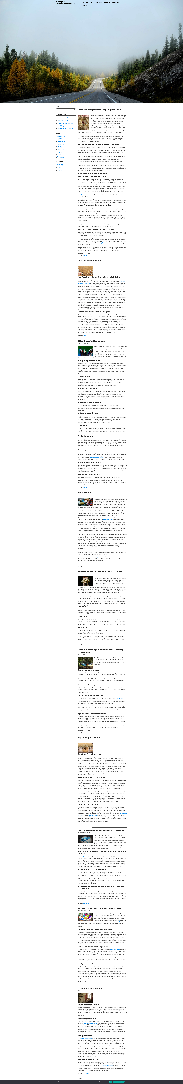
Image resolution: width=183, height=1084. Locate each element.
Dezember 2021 (61, 157)
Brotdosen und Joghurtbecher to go (90, 988)
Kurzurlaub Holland (89, 300)
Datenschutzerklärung (119, 1081)
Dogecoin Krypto (92, 815)
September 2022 (61, 148)
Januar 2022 (60, 156)
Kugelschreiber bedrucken (96, 457)
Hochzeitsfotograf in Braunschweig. (109, 600)
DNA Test (85, 856)
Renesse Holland (94, 700)
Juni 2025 (59, 138)
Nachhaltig (107, 2)
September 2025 (61, 136)
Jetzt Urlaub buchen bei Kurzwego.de (90, 261)
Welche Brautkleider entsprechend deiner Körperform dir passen (100, 571)
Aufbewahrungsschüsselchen (91, 1023)
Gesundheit (86, 2)
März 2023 (60, 146)
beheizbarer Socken (108, 519)
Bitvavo (87, 787)
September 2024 (61, 141)
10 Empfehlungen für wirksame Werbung (91, 341)
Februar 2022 (60, 154)
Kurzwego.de (83, 314)
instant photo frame (115, 949)
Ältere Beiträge (82, 1078)
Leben (93, 2)
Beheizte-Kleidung (93, 557)
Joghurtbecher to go (108, 1065)
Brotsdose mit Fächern (86, 1038)
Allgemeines (115, 2)
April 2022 (59, 152)
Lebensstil (99, 2)
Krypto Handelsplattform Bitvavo (89, 738)
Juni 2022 (59, 151)
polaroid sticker (119, 922)
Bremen (96, 600)
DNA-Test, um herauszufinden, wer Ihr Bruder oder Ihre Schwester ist (101, 830)
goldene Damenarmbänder (107, 243)
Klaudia (90, 112)
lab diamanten (84, 194)
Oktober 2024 (60, 140)
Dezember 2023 (61, 143)
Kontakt (86, 6)
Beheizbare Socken (84, 493)
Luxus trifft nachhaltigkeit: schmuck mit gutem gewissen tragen (99, 110)
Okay (110, 1081)
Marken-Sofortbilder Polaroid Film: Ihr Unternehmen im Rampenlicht (101, 908)
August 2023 (60, 144)
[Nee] (181, 1082)
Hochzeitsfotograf (89, 600)
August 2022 (60, 149)
